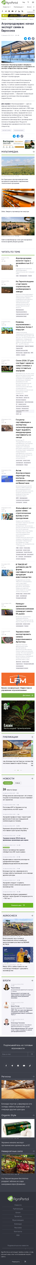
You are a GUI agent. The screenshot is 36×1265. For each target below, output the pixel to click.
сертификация (19, 462)
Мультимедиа (18, 1220)
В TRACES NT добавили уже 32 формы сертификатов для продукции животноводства (24, 570)
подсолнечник (19, 663)
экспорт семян (6, 130)
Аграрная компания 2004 (22, 350)
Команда (18, 1224)
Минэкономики (25, 408)
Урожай (30, 275)
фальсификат (30, 554)
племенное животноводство (22, 500)
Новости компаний (22, 19)
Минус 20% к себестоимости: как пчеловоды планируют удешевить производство (15, 968)
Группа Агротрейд (29, 402)
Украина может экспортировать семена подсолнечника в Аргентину (24, 637)
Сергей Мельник (28, 552)
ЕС (16, 404)
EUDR (17, 414)
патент (21, 547)
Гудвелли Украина (29, 346)
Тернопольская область (21, 311)
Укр (23, 2)
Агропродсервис (19, 130)
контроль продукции (20, 558)
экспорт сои (26, 397)
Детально (26, 695)
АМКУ (17, 498)
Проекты (18, 1216)
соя (20, 414)
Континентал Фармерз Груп (22, 406)
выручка (23, 354)
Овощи (26, 464)
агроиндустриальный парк (22, 314)
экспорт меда (19, 593)
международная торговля (22, 668)
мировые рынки (22, 404)
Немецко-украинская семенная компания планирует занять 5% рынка (25, 608)
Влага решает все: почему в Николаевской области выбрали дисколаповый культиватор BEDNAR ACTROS (16, 941)
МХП (32, 352)
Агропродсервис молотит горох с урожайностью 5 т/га (25, 262)
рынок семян (19, 460)
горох (17, 275)
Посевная (18, 408)
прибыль (18, 354)
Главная (4, 19)
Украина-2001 (19, 348)
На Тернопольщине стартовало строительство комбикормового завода (25, 286)
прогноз (26, 395)
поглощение (19, 502)
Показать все (16, 905)
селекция (20, 556)
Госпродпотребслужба (21, 554)
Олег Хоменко (19, 397)
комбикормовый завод (21, 316)
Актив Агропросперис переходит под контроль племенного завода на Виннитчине (25, 476)
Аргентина (18, 661)
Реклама (18, 1228)
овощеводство (27, 462)
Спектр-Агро (27, 547)
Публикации (18, 1209)
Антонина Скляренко (21, 399)
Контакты (18, 1231)
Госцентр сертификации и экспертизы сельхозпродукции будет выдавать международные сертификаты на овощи (24, 428)
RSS (18, 1235)
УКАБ (17, 395)
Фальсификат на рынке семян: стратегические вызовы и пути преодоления (23, 513)
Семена (26, 626)
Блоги (29, 7)
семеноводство (19, 464)
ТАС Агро (21, 395)
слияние (25, 502)
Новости (11, 19)
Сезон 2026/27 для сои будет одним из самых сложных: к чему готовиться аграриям (25, 365)
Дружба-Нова (27, 352)
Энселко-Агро (19, 352)
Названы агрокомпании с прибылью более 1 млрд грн (24, 326)
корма (17, 595)
